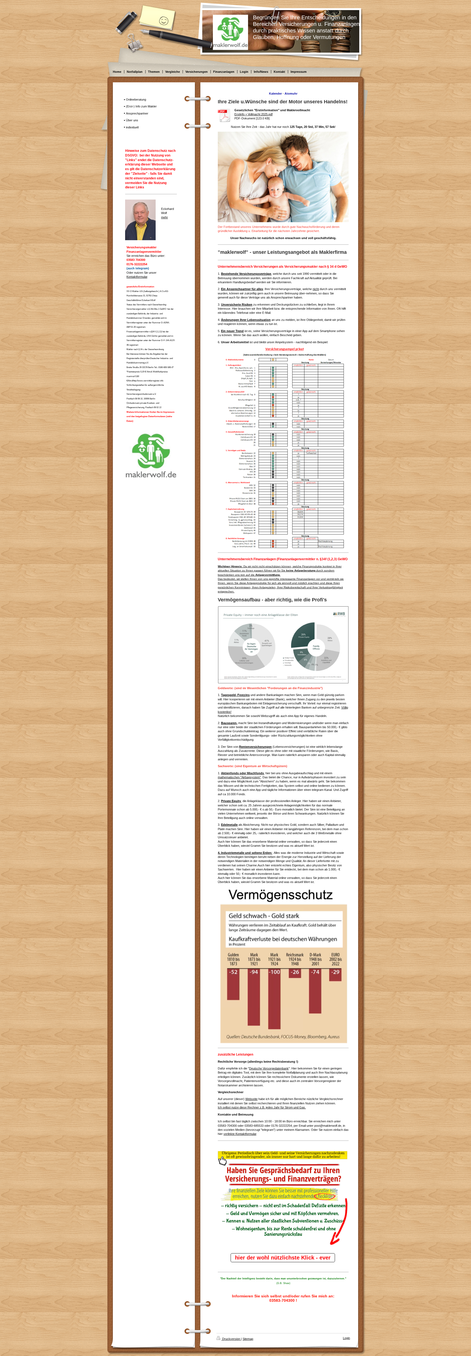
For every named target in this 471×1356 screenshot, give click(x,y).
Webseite (251, 1099)
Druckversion (231, 1338)
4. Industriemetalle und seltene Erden (244, 852)
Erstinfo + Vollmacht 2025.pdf (253, 114)
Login (346, 1338)
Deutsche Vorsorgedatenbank (269, 1068)
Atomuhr (291, 93)
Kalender (275, 93)
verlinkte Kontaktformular (240, 1133)
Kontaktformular (136, 276)
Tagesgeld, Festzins (235, 695)
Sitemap (248, 1338)
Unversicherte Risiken (236, 304)
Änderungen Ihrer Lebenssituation (246, 319)
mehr (164, 217)
